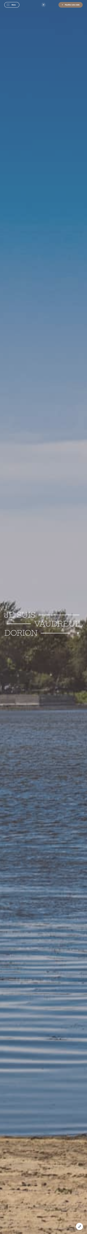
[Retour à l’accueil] (43, 5)
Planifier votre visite (72, 5)
